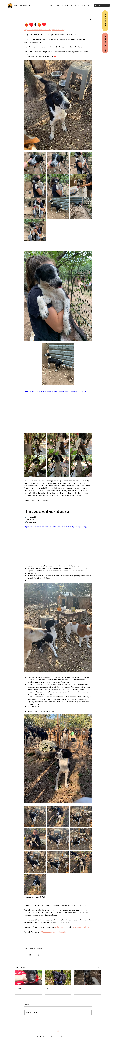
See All (99, 967)
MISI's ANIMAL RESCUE (22, 5)
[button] (57, 5)
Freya (19, 988)
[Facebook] (61, 1032)
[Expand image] (35, 163)
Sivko (77, 988)
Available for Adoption (35, 948)
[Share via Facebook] (25, 955)
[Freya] (28, 977)
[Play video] (58, 409)
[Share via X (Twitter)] (30, 955)
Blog (26, 948)
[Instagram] (58, 1032)
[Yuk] (58, 977)
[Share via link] (39, 955)
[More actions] (90, 19)
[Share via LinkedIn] (34, 955)
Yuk (48, 988)
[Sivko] (87, 977)
